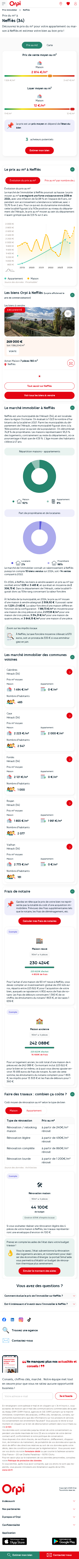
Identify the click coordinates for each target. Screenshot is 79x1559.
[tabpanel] (39, 104)
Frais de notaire (17, 891)
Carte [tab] (50, 45)
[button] (39, 1296)
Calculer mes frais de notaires (39, 920)
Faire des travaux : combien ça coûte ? (35, 1094)
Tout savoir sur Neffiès (39, 385)
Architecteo (31, 1167)
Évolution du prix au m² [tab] (23, 180)
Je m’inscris (66, 1396)
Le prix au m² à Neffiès (22, 169)
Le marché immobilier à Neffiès (29, 408)
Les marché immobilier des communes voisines (35, 657)
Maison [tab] (14, 1110)
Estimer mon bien (39, 150)
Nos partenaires (11, 1508)
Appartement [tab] (34, 1110)
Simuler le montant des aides (39, 1270)
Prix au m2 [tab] (32, 45)
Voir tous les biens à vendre (39, 395)
